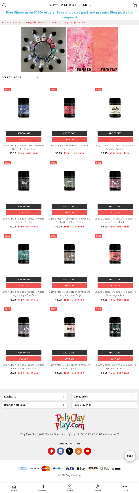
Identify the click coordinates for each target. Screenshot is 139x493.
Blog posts (118, 12)
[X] (69, 451)
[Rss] (78, 451)
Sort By (7, 77)
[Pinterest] (51, 451)
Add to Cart (24, 133)
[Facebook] (60, 451)
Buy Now (23, 139)
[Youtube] (87, 451)
